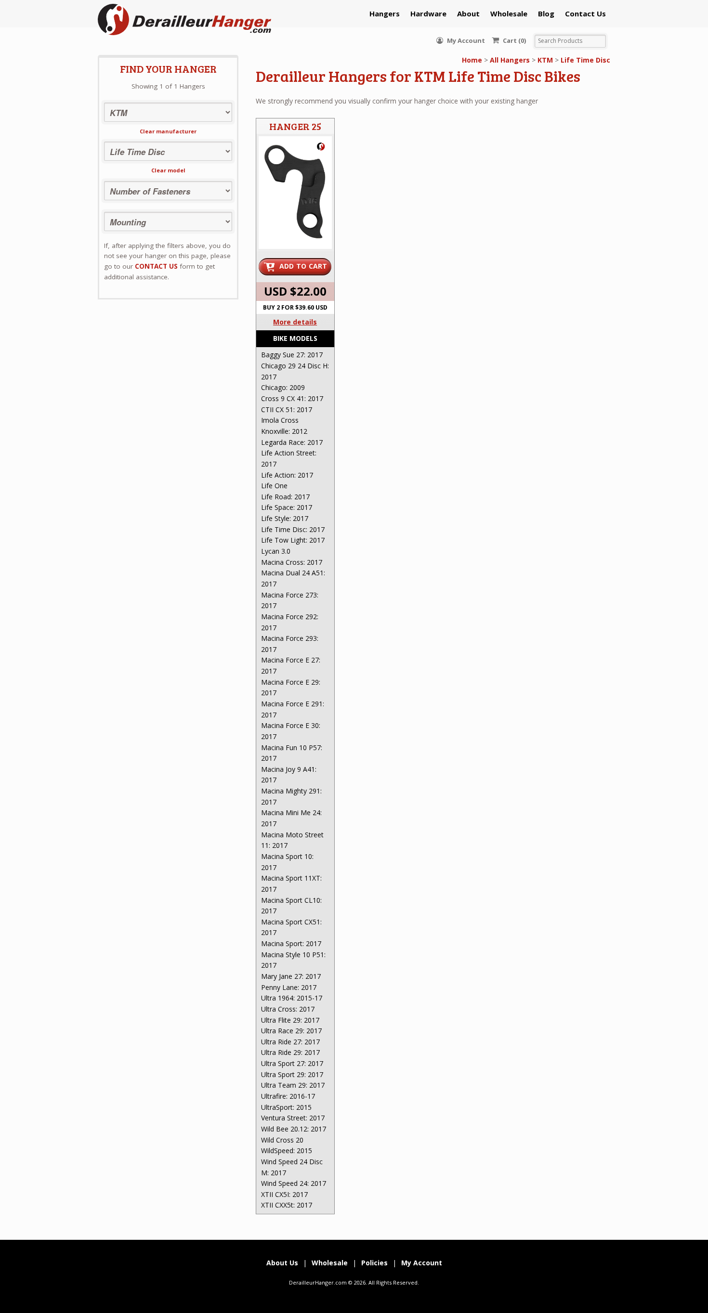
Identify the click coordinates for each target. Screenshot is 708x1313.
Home (472, 60)
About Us (282, 1262)
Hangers (384, 13)
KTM (545, 60)
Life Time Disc (585, 60)
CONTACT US (156, 266)
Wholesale (508, 13)
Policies (374, 1262)
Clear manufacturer (168, 131)
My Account (465, 40)
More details (295, 321)
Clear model (168, 170)
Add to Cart (303, 266)
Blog (546, 13)
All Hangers (510, 60)
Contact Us (585, 13)
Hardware (428, 13)
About (468, 13)
